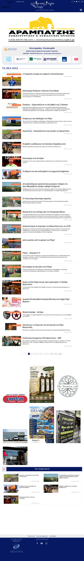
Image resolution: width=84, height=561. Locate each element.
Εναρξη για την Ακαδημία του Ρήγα (37, 118)
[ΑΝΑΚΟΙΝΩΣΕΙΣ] (12, 111)
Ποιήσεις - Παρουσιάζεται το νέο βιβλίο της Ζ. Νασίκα (45, 104)
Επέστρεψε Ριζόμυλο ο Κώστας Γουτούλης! (41, 91)
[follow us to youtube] (77, 1)
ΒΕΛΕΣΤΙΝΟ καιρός (10, 5)
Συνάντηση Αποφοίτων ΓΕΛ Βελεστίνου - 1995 (42, 338)
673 (56, 354)
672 (52, 354)
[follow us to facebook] (74, 1)
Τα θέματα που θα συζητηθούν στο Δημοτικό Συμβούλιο (46, 171)
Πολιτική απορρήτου (42, 536)
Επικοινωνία (31, 536)
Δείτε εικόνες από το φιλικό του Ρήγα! (39, 240)
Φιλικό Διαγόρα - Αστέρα (33, 312)
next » (60, 354)
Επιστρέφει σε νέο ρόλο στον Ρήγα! (37, 267)
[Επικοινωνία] (72, 1)
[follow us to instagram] (79, 1)
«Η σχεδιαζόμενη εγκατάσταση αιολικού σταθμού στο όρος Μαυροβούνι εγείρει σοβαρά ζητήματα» (45, 185)
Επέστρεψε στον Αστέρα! (33, 158)
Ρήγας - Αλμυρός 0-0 (31, 253)
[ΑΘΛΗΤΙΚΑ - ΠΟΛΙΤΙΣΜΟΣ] (12, 85)
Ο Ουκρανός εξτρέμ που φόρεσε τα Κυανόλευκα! (43, 74)
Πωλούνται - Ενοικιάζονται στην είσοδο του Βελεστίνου (46, 131)
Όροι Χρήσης (52, 536)
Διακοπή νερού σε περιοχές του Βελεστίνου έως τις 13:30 (47, 226)
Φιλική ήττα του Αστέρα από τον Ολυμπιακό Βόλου (44, 212)
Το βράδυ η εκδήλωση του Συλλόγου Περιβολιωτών (44, 144)
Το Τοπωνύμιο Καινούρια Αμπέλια (37, 198)
